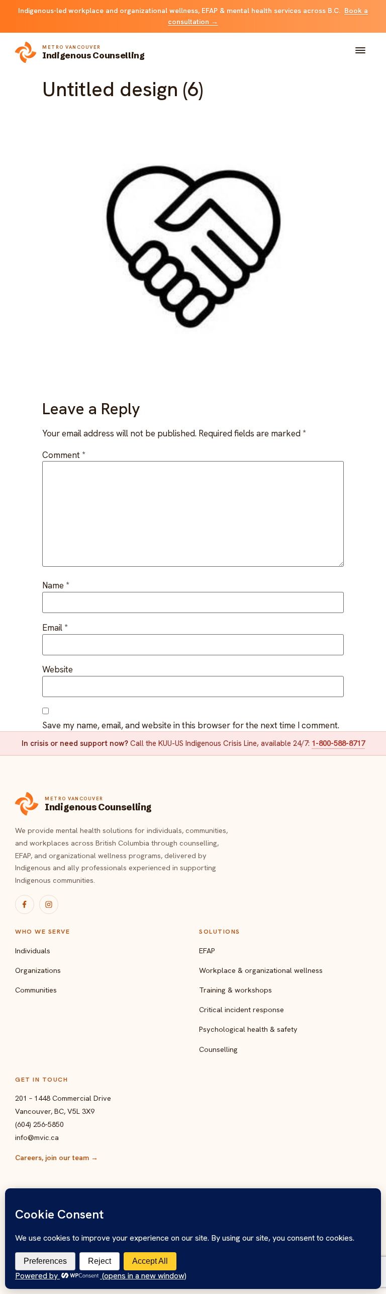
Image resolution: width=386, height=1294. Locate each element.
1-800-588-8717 (338, 743)
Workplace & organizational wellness (261, 970)
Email (55, 628)
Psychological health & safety (248, 1029)
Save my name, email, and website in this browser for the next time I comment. (190, 725)
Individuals (32, 950)
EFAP (207, 950)
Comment (63, 455)
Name (55, 585)
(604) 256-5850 (39, 1124)
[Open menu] (360, 52)
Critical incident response (241, 1009)
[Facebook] (24, 904)
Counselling (218, 1049)
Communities (36, 990)
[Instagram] (48, 904)
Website (57, 669)
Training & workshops (235, 990)
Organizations (38, 970)
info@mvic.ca (37, 1137)
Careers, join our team (56, 1157)
